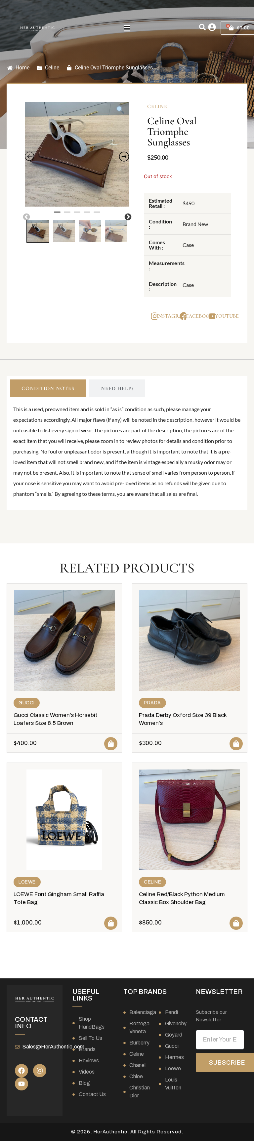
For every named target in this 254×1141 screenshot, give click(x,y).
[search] (202, 27)
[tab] (48, 388)
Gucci (27, 702)
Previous (25, 216)
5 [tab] (97, 215)
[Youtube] (21, 1083)
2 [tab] (67, 215)
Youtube (227, 316)
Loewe (27, 882)
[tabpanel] (77, 154)
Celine (52, 67)
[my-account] (212, 27)
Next (127, 216)
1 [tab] (57, 215)
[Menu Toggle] (127, 28)
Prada (152, 702)
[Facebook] (21, 1070)
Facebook (199, 316)
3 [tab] (77, 215)
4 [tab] (87, 215)
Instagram (171, 316)
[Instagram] (39, 1070)
